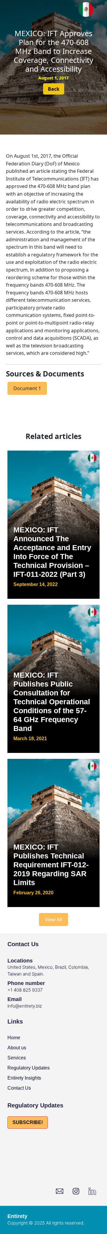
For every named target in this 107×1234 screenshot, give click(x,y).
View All (53, 919)
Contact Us (19, 1088)
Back (53, 89)
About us (16, 1047)
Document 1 (27, 388)
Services (16, 1057)
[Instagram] (75, 1191)
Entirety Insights (24, 1077)
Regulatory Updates (28, 1067)
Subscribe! (27, 1122)
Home (13, 1037)
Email (14, 999)
